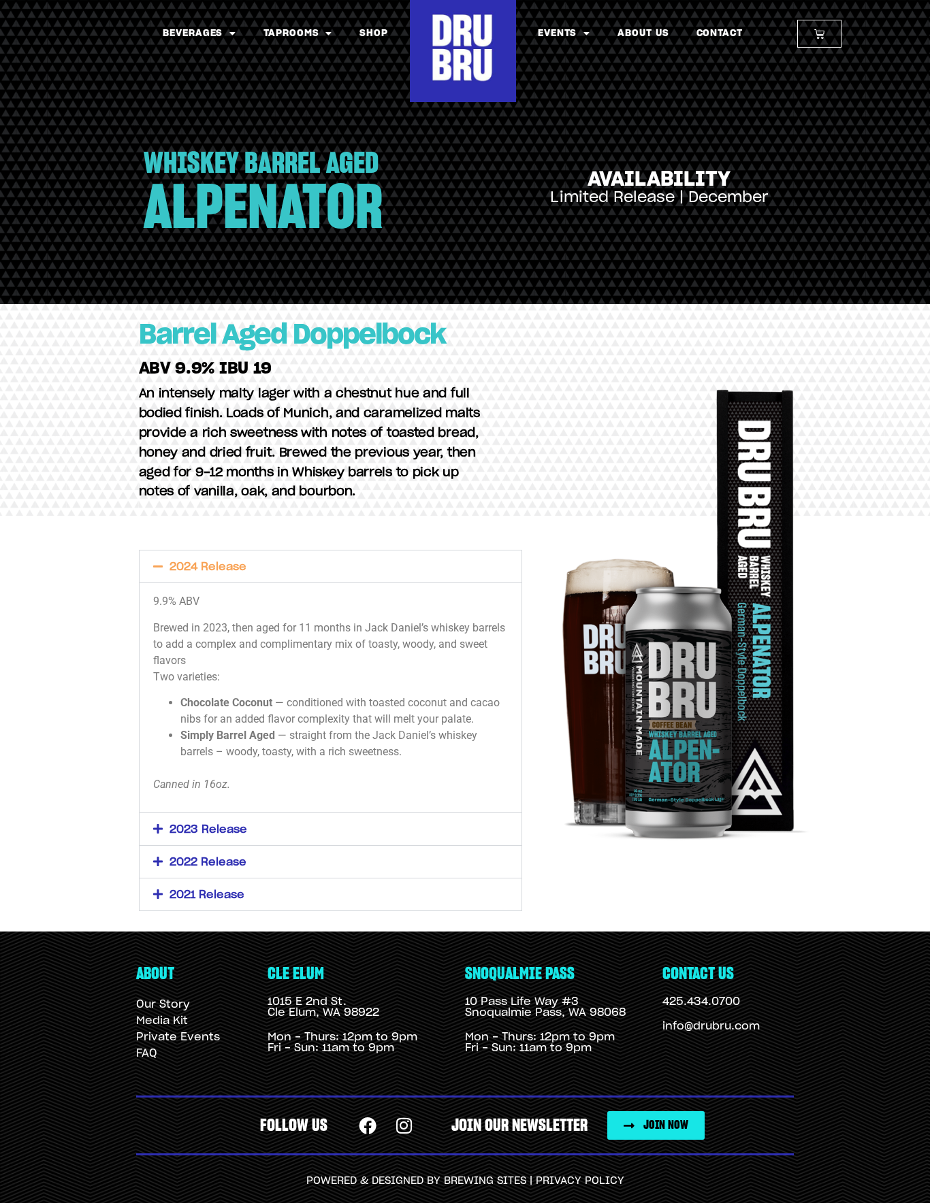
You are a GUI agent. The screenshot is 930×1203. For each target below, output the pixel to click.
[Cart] (819, 34)
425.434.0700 (701, 1001)
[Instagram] (404, 1126)
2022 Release (208, 862)
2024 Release (208, 566)
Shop (373, 33)
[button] (331, 566)
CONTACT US (698, 974)
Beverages (193, 33)
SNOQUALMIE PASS (520, 974)
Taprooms (291, 33)
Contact (719, 33)
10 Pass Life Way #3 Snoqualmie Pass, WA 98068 (545, 1007)
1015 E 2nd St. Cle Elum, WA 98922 (323, 1007)
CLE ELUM (296, 974)
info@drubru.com (711, 1026)
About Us (643, 33)
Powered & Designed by (375, 1181)
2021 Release (207, 894)
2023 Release (208, 829)
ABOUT (155, 974)
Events (557, 33)
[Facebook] (368, 1126)
